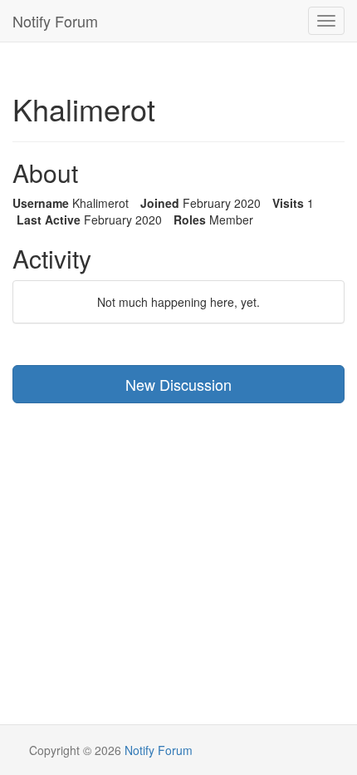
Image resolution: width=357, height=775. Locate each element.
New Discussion (178, 384)
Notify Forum (55, 21)
